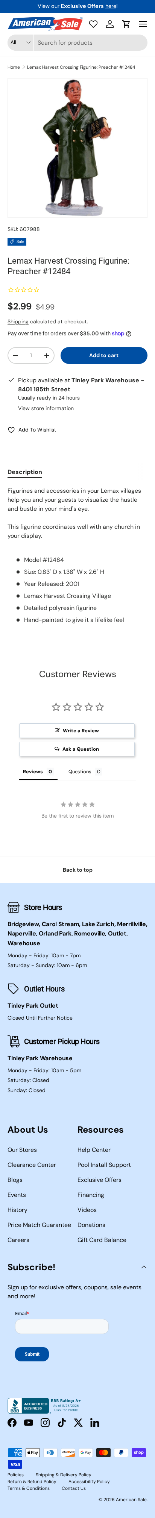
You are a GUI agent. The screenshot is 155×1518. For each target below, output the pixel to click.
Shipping (18, 321)
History (17, 1210)
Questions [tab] (79, 771)
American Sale (131, 1500)
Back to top (78, 869)
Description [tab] (25, 472)
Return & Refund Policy (32, 1482)
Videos (87, 1210)
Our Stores (22, 1150)
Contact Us (74, 1488)
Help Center (94, 1150)
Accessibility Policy (89, 1482)
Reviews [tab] (33, 771)
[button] (126, 24)
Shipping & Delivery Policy (63, 1475)
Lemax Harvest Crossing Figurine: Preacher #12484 (81, 67)
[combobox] (77, 43)
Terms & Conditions (29, 1488)
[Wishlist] (93, 24)
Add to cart (104, 355)
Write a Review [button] (81, 730)
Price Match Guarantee (39, 1225)
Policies (16, 1475)
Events (17, 1195)
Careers (18, 1240)
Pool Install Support (104, 1165)
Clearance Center (32, 1165)
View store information (46, 408)
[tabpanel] (77, 555)
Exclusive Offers (100, 1180)
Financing (91, 1195)
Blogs (15, 1180)
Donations (91, 1225)
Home (14, 67)
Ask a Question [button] (80, 749)
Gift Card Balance (102, 1240)
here (110, 6)
